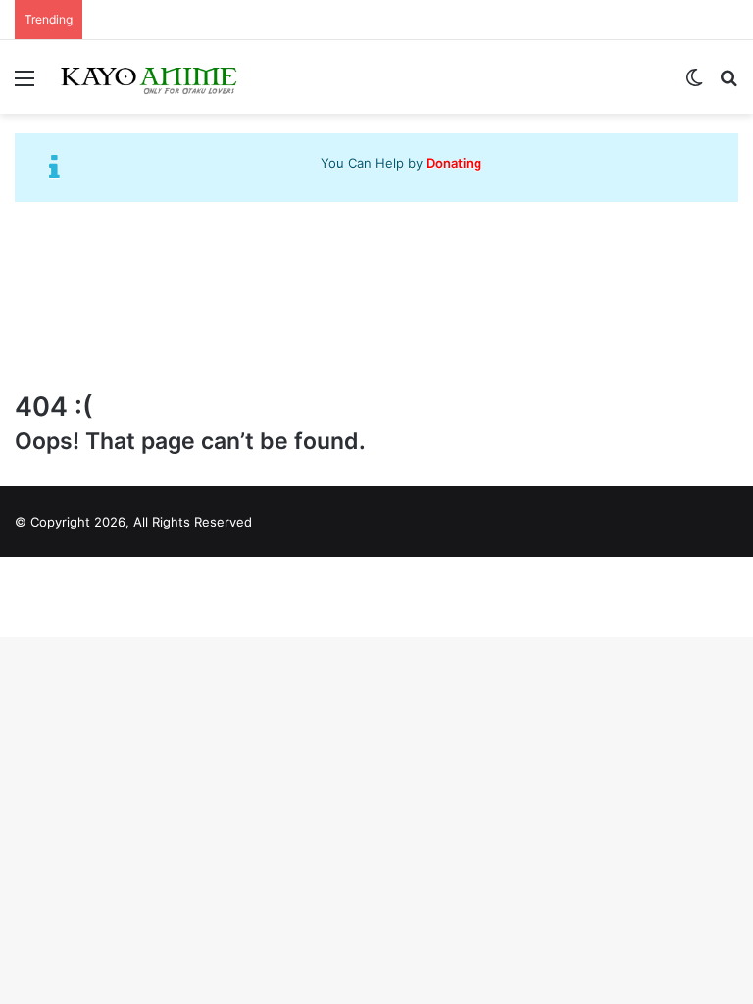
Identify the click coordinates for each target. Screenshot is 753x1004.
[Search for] (728, 85)
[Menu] (24, 85)
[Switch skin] (694, 85)
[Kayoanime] (150, 77)
